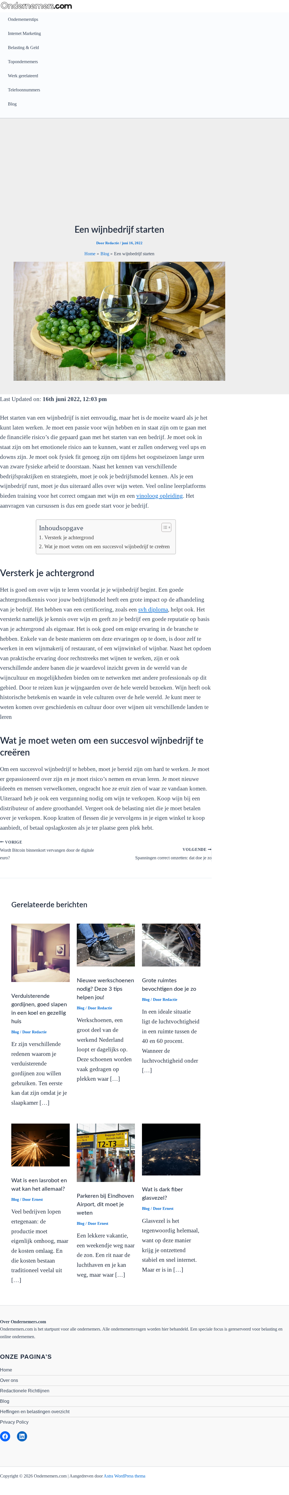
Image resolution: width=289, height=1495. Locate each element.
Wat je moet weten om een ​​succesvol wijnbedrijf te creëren (107, 546)
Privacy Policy (14, 1422)
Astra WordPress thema (124, 1476)
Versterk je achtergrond (69, 537)
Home (6, 1370)
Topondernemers (23, 61)
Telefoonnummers (24, 89)
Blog (12, 104)
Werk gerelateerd (23, 75)
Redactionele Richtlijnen (24, 1390)
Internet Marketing (24, 33)
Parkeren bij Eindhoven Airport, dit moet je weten (105, 1204)
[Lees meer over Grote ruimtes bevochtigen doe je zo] (171, 944)
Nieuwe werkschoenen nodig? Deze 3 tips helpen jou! (105, 989)
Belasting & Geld (23, 47)
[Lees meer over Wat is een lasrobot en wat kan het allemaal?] (40, 1144)
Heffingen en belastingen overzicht (34, 1411)
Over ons (9, 1380)
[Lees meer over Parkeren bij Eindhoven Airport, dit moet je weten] (106, 1152)
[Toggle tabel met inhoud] (163, 527)
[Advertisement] (119, 174)
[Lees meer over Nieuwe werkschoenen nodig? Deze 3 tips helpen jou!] (106, 944)
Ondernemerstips (23, 19)
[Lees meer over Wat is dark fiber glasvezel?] (171, 1149)
